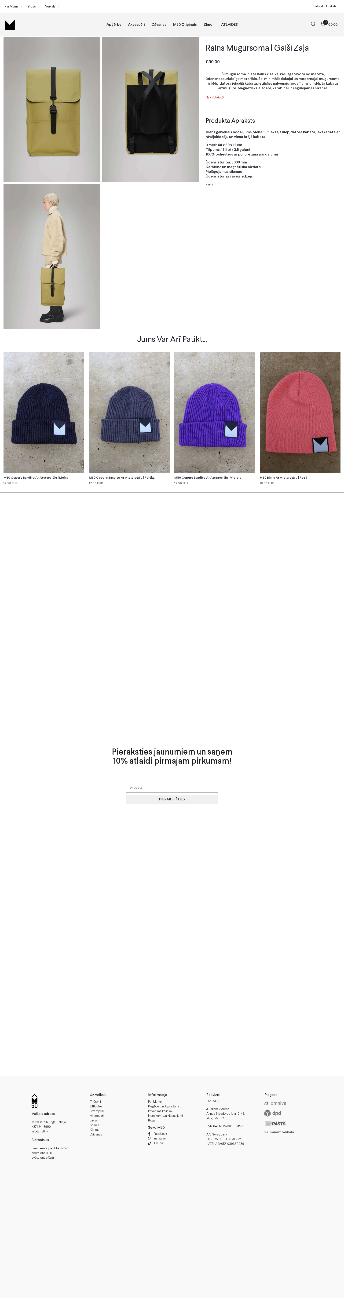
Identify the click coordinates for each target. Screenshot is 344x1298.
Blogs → (34, 6)
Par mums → (13, 6)
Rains (209, 184)
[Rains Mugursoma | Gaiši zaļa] (52, 109)
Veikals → (52, 6)
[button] (313, 25)
